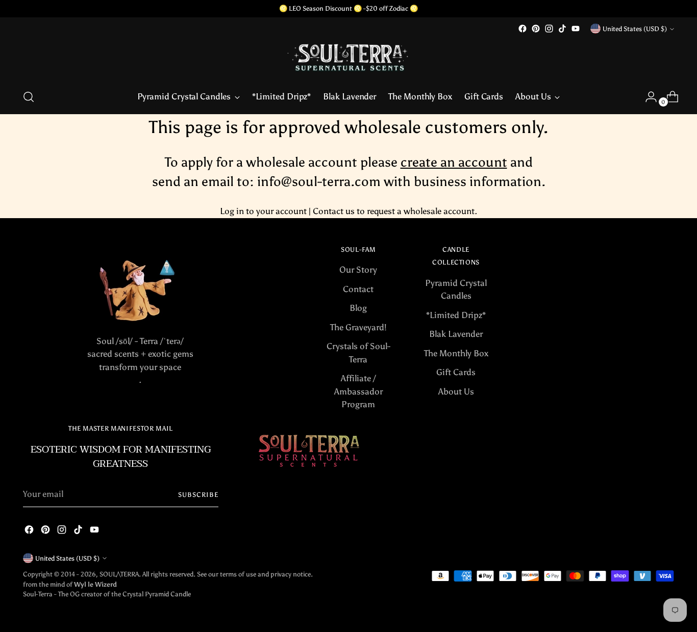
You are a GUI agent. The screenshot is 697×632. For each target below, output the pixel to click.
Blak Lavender (456, 334)
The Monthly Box (456, 353)
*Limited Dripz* (456, 315)
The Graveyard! (358, 327)
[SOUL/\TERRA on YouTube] (575, 28)
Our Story (358, 270)
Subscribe (198, 494)
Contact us (334, 211)
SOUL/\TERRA (119, 574)
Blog (358, 308)
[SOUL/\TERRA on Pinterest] (535, 28)
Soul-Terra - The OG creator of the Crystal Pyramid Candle (107, 594)
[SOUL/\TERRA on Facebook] (522, 28)
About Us (456, 391)
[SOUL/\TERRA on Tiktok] (562, 28)
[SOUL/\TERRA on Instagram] (549, 28)
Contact (358, 289)
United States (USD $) (635, 28)
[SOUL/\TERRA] (348, 57)
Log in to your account (263, 211)
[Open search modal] (28, 97)
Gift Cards (456, 372)
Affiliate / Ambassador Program (358, 391)
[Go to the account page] (647, 97)
